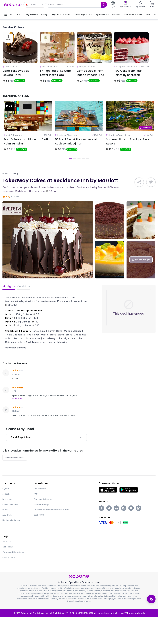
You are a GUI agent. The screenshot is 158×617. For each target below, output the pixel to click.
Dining (15, 173)
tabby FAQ (39, 515)
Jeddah (6, 494)
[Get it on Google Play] (128, 490)
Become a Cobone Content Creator (51, 509)
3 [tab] (79, 158)
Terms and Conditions (13, 552)
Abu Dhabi (7, 515)
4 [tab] (83, 158)
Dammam (7, 499)
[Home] (13, 4)
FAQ (36, 494)
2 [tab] (74, 158)
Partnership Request (43, 499)
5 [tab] (87, 158)
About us (6, 541)
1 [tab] (70, 158)
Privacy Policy (8, 557)
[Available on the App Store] (108, 490)
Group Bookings (41, 504)
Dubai (5, 173)
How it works (40, 488)
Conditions (23, 286)
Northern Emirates (11, 520)
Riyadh (5, 488)
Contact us (7, 546)
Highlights (8, 286)
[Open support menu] (151, 599)
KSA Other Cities (10, 504)
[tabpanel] (28, 128)
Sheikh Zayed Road (14, 457)
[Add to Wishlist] (151, 182)
